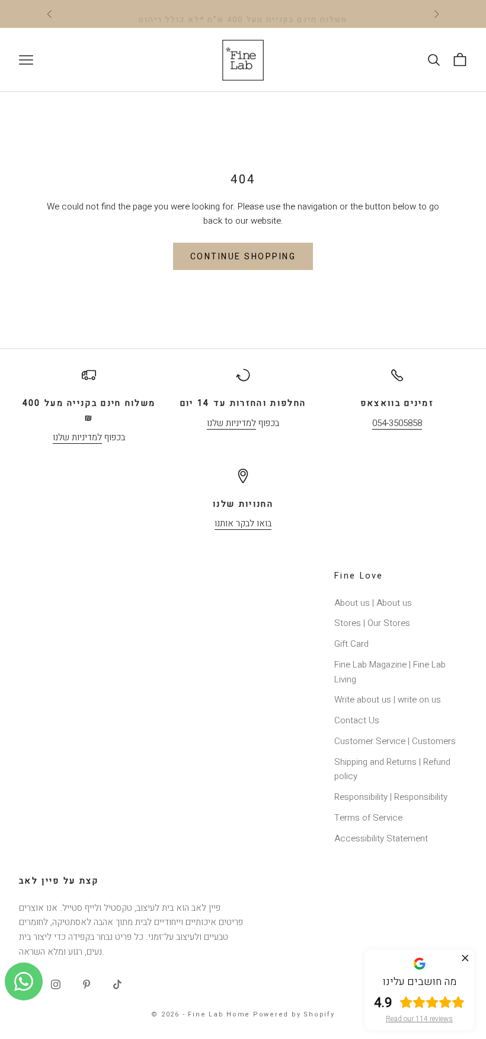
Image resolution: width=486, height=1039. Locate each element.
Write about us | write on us (387, 699)
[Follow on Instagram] (56, 984)
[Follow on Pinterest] (86, 984)
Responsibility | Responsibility (390, 796)
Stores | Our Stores (372, 623)
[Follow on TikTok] (117, 984)
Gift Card (351, 643)
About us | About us (373, 602)
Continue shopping (243, 256)
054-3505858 (397, 423)
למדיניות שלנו (77, 437)
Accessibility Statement (381, 838)
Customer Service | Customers (395, 741)
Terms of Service (368, 817)
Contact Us (356, 720)
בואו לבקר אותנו (243, 523)
